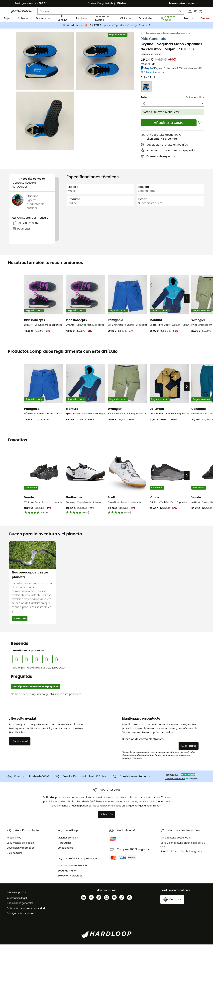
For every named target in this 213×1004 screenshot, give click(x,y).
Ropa (7, 18)
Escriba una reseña (151, 54)
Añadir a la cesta (169, 123)
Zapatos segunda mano (174, 33)
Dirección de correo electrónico (143, 739)
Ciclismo (125, 18)
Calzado (23, 18)
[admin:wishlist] (200, 122)
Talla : (144, 97)
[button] (45, 61)
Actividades (145, 18)
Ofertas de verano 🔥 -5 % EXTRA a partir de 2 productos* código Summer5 (106, 25)
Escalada (81, 18)
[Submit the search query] (180, 12)
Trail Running (62, 18)
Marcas (188, 18)
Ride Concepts (153, 39)
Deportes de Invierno (102, 18)
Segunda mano (169, 18)
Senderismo (43, 18)
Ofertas (205, 18)
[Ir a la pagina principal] (143, 33)
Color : (148, 77)
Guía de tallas (195, 97)
